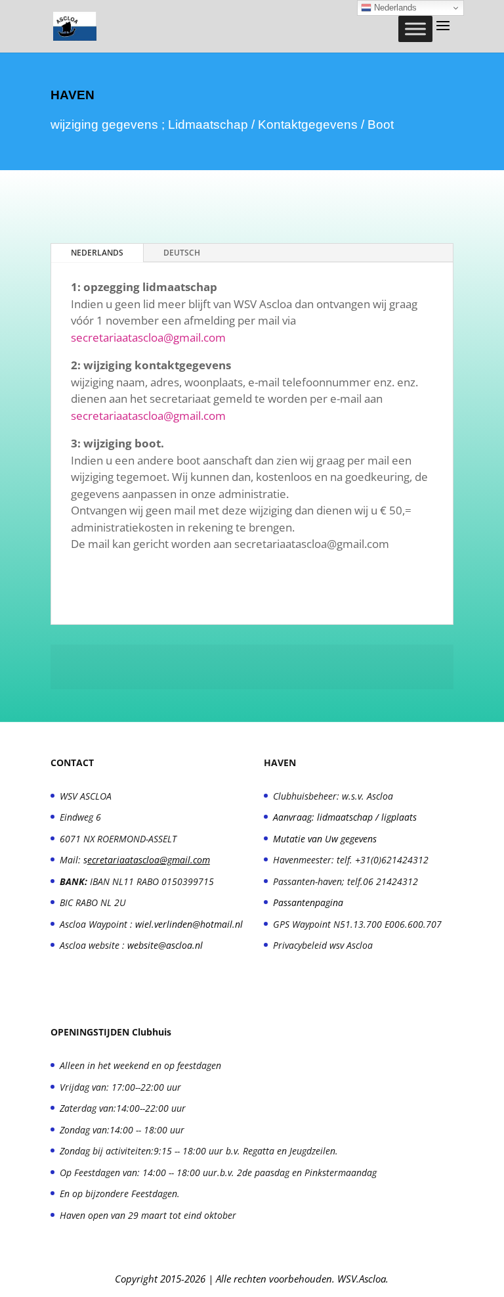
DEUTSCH (181, 252)
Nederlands (394, 7)
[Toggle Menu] (415, 28)
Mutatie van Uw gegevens (325, 838)
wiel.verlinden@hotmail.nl (189, 924)
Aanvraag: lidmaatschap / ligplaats (345, 817)
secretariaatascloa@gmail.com (148, 337)
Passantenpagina (308, 902)
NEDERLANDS (97, 252)
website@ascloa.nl (165, 945)
